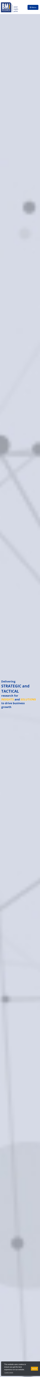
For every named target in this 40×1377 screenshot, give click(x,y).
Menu (33, 7)
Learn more (8, 1372)
